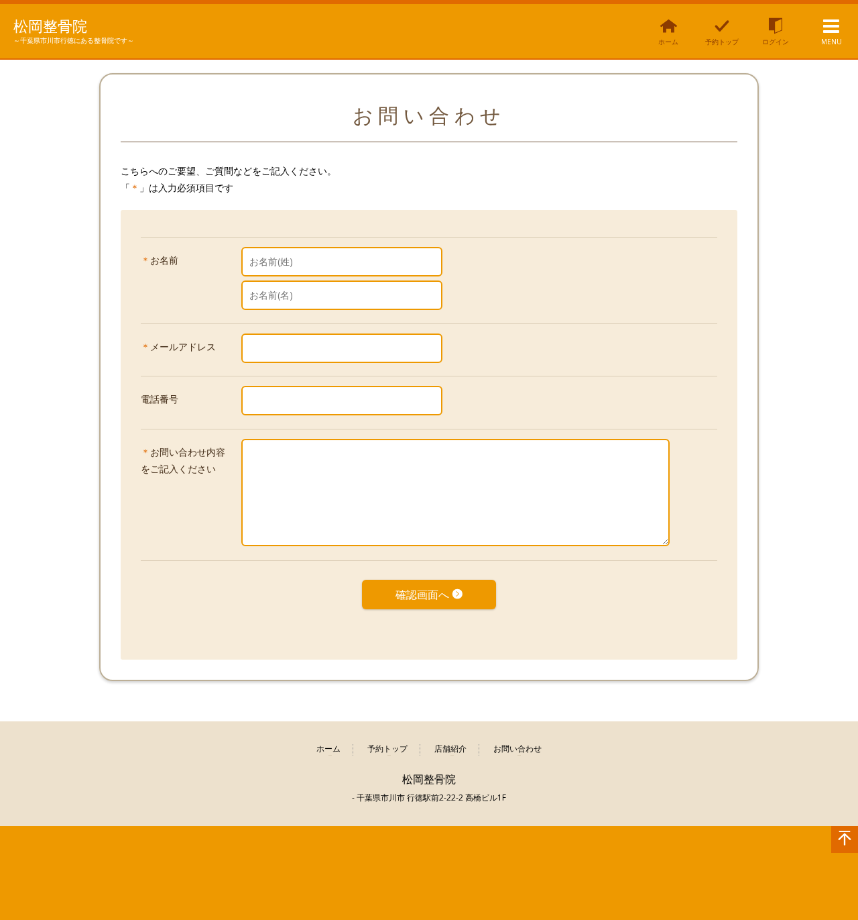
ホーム (328, 749)
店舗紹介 (450, 749)
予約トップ (387, 749)
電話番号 (159, 399)
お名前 (164, 260)
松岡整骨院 (50, 25)
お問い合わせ (517, 749)
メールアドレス (183, 346)
